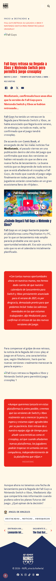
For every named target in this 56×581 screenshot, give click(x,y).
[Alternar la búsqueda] (48, 6)
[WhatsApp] (11, 88)
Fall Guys (9, 117)
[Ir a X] (22, 575)
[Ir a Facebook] (18, 575)
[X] (17, 88)
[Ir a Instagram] (26, 575)
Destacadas (20, 18)
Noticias (27, 519)
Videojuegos (42, 519)
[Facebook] (6, 88)
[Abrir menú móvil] (42, 6)
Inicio (7, 18)
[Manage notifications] (5, 575)
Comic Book (29, 141)
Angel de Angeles (19, 512)
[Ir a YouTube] (37, 575)
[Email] (22, 88)
